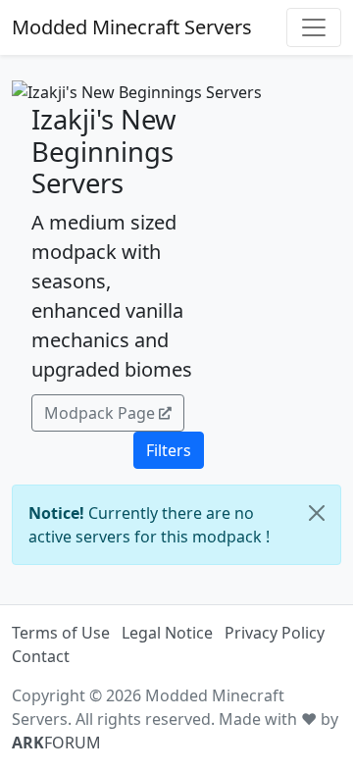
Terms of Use (61, 632)
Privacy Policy (275, 632)
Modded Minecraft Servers (132, 27)
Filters (168, 450)
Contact (41, 656)
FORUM (56, 742)
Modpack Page (99, 413)
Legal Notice (167, 632)
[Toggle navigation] (313, 27)
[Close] (316, 513)
